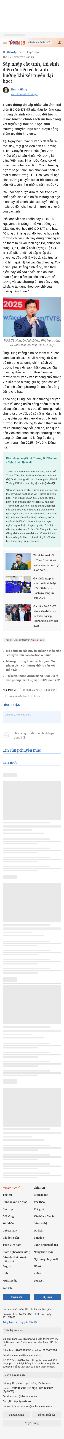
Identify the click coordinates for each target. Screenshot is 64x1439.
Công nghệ (40, 1223)
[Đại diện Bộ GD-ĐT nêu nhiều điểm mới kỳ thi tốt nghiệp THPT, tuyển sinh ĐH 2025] (18, 612)
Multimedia (10, 1280)
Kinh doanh (41, 1194)
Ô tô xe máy (10, 1230)
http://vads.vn (22, 1401)
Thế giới (39, 1209)
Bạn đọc (39, 1237)
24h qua (7, 1287)
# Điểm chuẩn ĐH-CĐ (39, 42)
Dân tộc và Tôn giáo (15, 1202)
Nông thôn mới (43, 1252)
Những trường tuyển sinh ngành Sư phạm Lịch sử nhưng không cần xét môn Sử (30, 665)
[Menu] (5, 42)
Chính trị (39, 1187)
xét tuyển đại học (31, 689)
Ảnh (5, 1273)
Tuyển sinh (33, 52)
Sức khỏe (8, 1223)
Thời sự (7, 1194)
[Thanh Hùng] (6, 90)
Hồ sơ (37, 1266)
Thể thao (39, 1202)
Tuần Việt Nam (12, 1245)
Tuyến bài (16, 1297)
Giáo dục (12, 52)
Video (37, 1273)
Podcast (39, 1280)
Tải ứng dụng (16, 1414)
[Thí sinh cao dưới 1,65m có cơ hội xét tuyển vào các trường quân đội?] (18, 561)
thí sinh (37, 696)
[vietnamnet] (17, 43)
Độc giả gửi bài (46, 1414)
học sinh (50, 689)
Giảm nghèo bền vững (16, 1252)
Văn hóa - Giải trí (44, 1216)
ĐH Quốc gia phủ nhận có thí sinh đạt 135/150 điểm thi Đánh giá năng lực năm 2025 (44, 588)
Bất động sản (11, 1237)
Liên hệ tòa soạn (13, 1330)
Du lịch (38, 1230)
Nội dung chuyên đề (46, 1259)
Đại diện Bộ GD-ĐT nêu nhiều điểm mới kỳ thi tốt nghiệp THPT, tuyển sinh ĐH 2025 (45, 616)
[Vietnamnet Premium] (11, 1189)
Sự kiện (47, 1297)
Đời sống (8, 1216)
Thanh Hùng (19, 89)
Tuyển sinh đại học (17, 696)
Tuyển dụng (32, 1423)
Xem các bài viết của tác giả (24, 94)
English (7, 1266)
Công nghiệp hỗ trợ (46, 1245)
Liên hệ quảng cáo (15, 1374)
